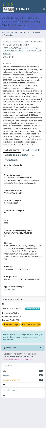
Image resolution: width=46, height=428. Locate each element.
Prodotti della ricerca (16, 32)
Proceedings (9, 35)
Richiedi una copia (31, 324)
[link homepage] (8, 4)
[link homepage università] (16, 9)
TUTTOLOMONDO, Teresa (17, 48)
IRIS (3, 32)
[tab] (33, 154)
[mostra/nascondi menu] (44, 9)
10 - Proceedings (34, 32)
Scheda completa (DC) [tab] (16, 154)
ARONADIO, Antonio (24, 50)
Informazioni (10, 348)
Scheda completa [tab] (31, 150)
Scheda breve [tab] (12, 149)
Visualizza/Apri (12, 324)
